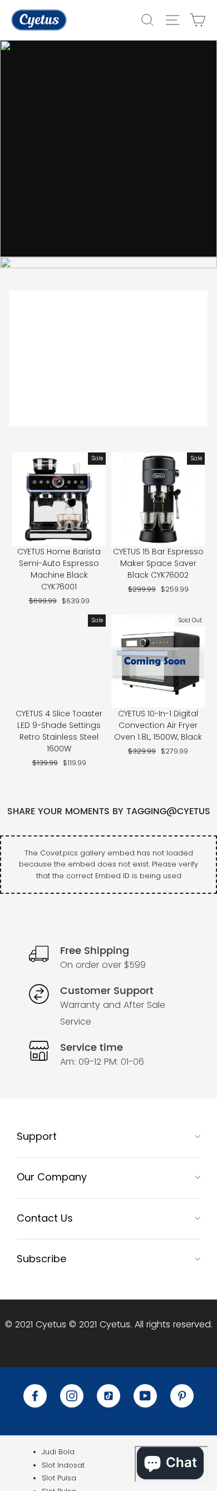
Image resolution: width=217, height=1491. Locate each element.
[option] (108, 148)
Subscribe (41, 1259)
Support (37, 1136)
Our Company (52, 1177)
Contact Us (45, 1218)
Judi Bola (58, 1451)
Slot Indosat (63, 1465)
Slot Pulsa (59, 1478)
